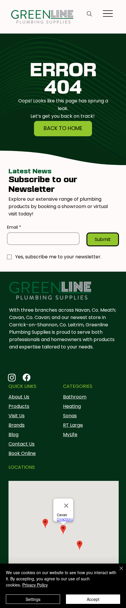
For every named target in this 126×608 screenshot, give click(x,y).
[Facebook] (26, 377)
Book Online (22, 453)
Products (18, 406)
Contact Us (21, 444)
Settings (32, 599)
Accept (93, 599)
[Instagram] (12, 377)
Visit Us (16, 415)
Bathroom (74, 396)
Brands (16, 425)
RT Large (73, 425)
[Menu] (108, 14)
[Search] (89, 14)
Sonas (70, 415)
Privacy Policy (35, 585)
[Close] (118, 572)
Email (14, 227)
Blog (13, 434)
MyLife (70, 434)
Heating (72, 406)
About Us (18, 396)
